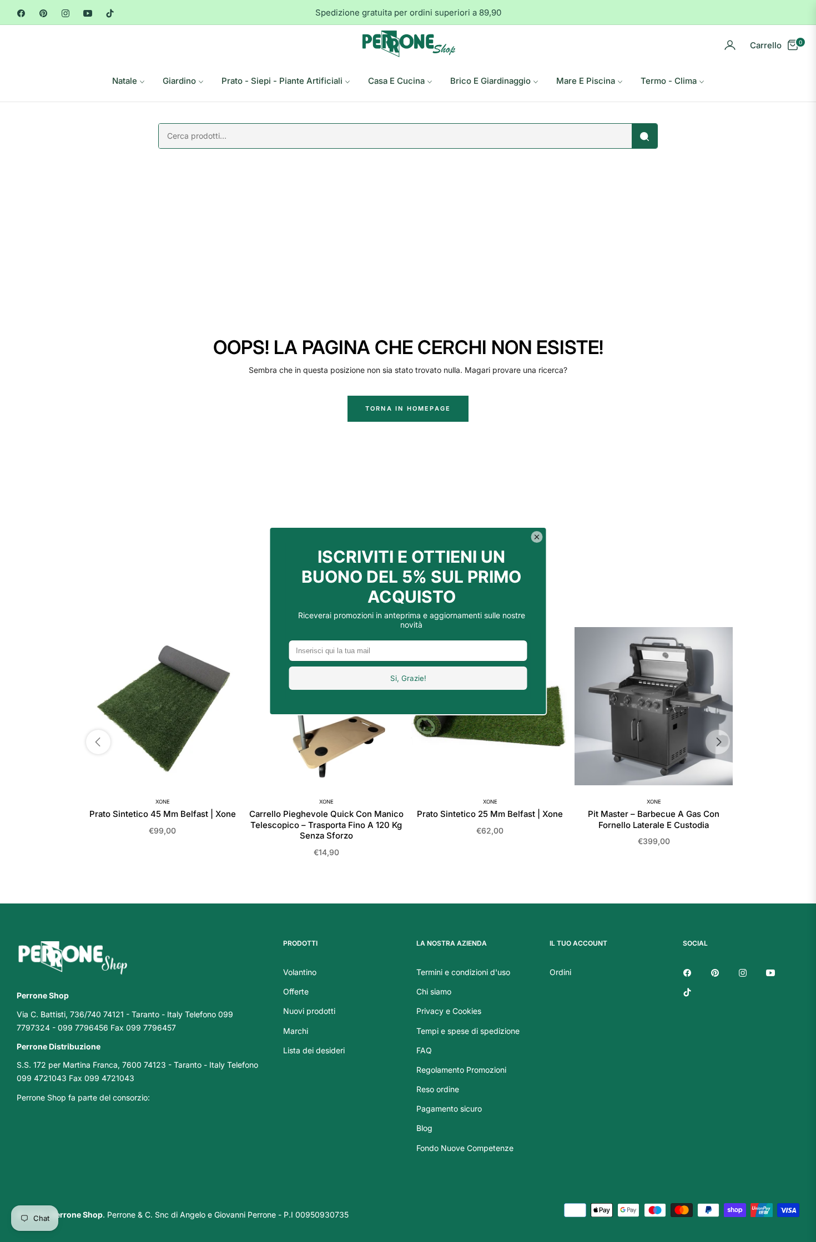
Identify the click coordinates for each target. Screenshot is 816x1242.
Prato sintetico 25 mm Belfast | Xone (490, 814)
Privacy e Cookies (448, 1011)
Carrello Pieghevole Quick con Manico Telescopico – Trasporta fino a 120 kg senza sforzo (326, 825)
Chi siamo (433, 991)
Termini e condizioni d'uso (463, 972)
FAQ (424, 1050)
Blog (424, 1128)
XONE (162, 802)
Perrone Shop (77, 1214)
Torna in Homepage (408, 408)
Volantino (299, 972)
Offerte (296, 991)
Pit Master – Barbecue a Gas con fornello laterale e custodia (653, 819)
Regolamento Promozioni (461, 1069)
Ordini (560, 972)
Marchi (295, 1031)
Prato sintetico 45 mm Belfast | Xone (162, 814)
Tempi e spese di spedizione (468, 1031)
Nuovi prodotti (309, 1011)
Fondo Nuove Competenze (464, 1148)
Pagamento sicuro (449, 1108)
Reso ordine (437, 1089)
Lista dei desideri (314, 1050)
